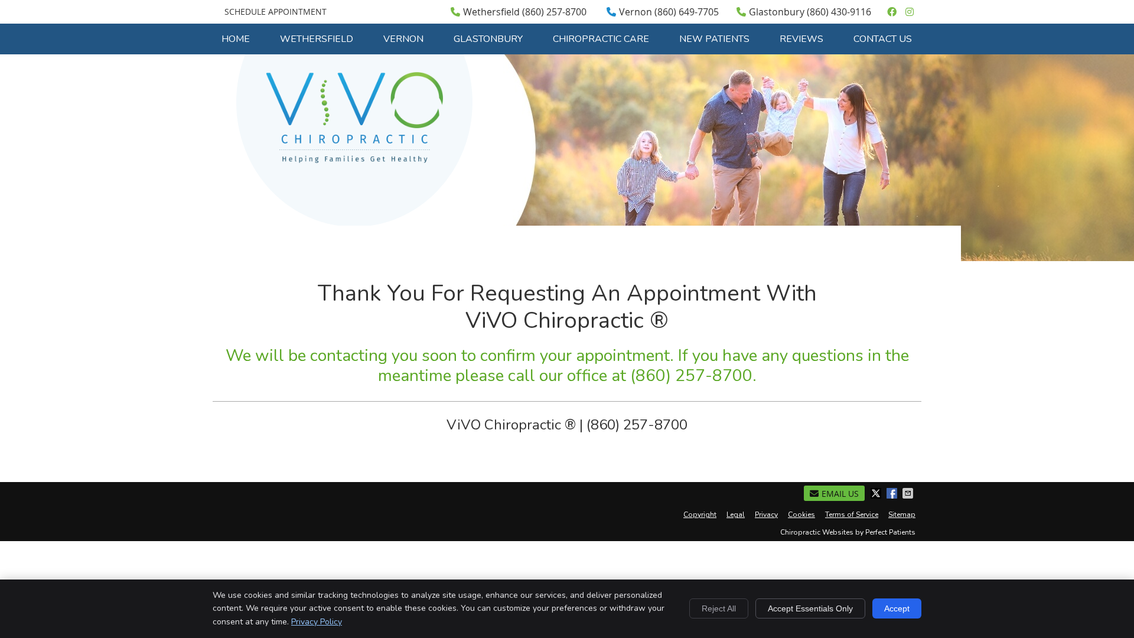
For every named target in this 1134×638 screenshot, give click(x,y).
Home (235, 38)
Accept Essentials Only (810, 608)
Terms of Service (851, 514)
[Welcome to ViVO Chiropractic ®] (354, 159)
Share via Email (908, 493)
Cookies (801, 514)
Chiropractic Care (601, 38)
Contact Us (882, 38)
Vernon (403, 38)
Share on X (877, 493)
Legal (735, 514)
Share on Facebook (893, 493)
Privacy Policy (316, 621)
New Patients (714, 38)
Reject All (719, 608)
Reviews (801, 38)
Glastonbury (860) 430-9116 (810, 11)
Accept (897, 608)
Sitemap (901, 514)
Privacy (766, 514)
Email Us (840, 493)
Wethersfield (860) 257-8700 (524, 11)
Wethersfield (316, 38)
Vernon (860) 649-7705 (669, 11)
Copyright (699, 514)
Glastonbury (488, 38)
